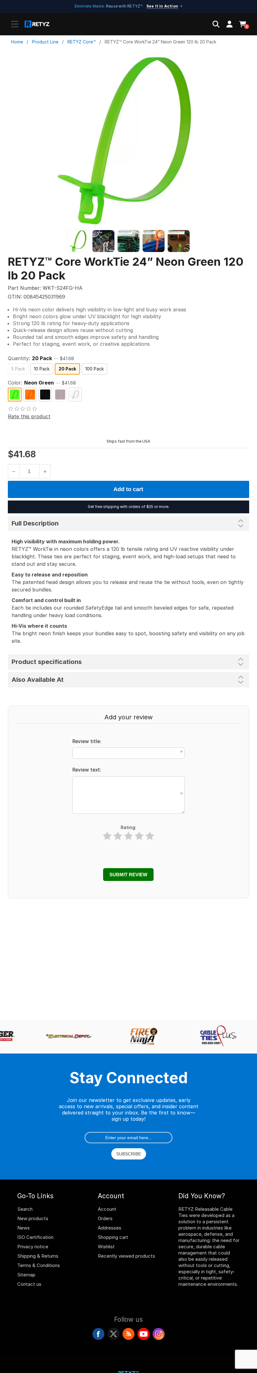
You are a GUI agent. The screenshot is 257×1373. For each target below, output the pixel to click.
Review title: (86, 741)
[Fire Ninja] (140, 1037)
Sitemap (26, 1275)
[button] (15, 24)
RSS (128, 1334)
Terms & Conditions (38, 1265)
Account (107, 1209)
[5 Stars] (149, 836)
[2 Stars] (117, 836)
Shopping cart (113, 1237)
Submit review (128, 874)
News (23, 1228)
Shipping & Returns (37, 1256)
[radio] (18, 369)
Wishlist (106, 1247)
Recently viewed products (126, 1256)
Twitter (113, 1334)
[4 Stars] (139, 836)
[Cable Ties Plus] (215, 1037)
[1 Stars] (107, 836)
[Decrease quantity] (13, 471)
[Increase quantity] (44, 471)
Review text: (86, 770)
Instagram (159, 1334)
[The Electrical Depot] (65, 1037)
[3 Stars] (128, 836)
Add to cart (128, 489)
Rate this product (29, 416)
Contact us (29, 1284)
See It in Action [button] (162, 6)
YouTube (143, 1334)
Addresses (109, 1228)
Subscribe (128, 1153)
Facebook (98, 1334)
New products (32, 1218)
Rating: (128, 827)
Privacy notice (32, 1247)
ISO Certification (35, 1237)
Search (25, 1209)
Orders (105, 1218)
